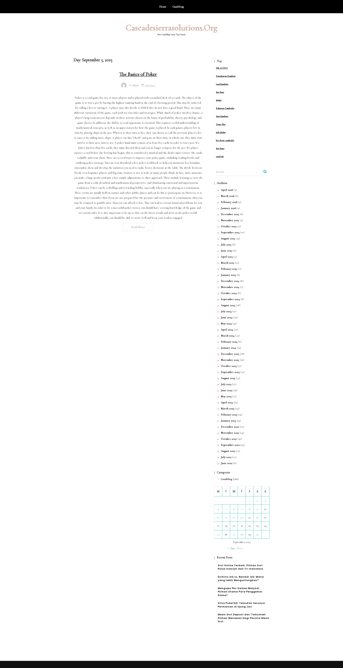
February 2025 (229, 268)
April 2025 (227, 256)
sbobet (219, 100)
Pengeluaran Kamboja (225, 76)
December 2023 (230, 353)
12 (226, 517)
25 (218, 534)
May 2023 (226, 396)
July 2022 (226, 457)
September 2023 (230, 372)
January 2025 (228, 274)
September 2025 (230, 232)
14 (242, 517)
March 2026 (227, 196)
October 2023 (229, 366)
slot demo (220, 148)
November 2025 (230, 220)
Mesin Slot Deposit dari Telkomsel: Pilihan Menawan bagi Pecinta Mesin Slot (243, 618)
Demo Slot (220, 124)
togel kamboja (222, 84)
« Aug (231, 548)
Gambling (178, 6)
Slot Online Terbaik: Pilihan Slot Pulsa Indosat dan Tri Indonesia (240, 567)
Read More (138, 226)
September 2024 (230, 299)
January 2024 (228, 347)
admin (135, 85)
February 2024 (229, 341)
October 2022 (229, 438)
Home (162, 6)
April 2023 (227, 402)
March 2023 (227, 408)
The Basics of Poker (138, 74)
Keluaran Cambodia (225, 108)
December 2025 (230, 214)
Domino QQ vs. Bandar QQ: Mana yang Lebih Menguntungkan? (241, 578)
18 (218, 526)
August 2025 (228, 238)
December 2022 (230, 426)
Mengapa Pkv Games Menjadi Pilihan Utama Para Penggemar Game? (240, 592)
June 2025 (226, 250)
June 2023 (226, 390)
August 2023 (228, 378)
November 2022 (230, 432)
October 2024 (229, 293)
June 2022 (226, 463)
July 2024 (226, 311)
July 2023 (226, 384)
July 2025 (226, 244)
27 (234, 534)
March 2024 (228, 335)
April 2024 (227, 329)
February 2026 (229, 202)
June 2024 (227, 317)
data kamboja (222, 116)
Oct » (240, 548)
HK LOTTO (222, 68)
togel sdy (220, 156)
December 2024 (230, 281)
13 (234, 517)
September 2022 (230, 445)
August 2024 (228, 305)
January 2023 (228, 420)
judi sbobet (221, 132)
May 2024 (226, 323)
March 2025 (227, 262)
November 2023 (230, 360)
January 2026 (228, 208)
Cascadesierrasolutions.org (171, 28)
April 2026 (227, 189)
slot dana (220, 92)
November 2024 (230, 287)
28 (241, 534)
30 (257, 534)
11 (218, 517)
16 (257, 517)
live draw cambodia (225, 140)
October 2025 (229, 226)
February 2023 (229, 414)
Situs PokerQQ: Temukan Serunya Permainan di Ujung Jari (241, 604)
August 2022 (228, 451)
